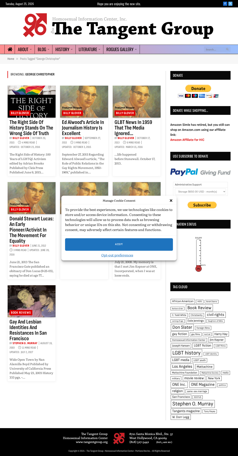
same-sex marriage (197, 391)
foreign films (203, 327)
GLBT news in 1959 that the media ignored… (133, 127)
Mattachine (205, 367)
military (176, 378)
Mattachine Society (210, 373)
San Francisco (181, 397)
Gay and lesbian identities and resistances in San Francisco (28, 330)
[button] (171, 201)
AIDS (199, 301)
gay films (195, 334)
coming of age (177, 321)
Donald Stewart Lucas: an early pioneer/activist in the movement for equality (31, 230)
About (23, 49)
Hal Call (207, 334)
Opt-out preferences (117, 255)
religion (177, 391)
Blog (42, 49)
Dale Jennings (195, 321)
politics (222, 385)
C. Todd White (179, 315)
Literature (88, 49)
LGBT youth (200, 360)
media (226, 372)
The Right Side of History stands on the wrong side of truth (31, 127)
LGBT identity (211, 354)
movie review (194, 378)
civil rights (215, 314)
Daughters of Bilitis (215, 321)
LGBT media (180, 360)
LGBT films (221, 346)
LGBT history (186, 353)
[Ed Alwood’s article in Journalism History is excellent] (84, 102)
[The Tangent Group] (119, 26)
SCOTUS (197, 397)
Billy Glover (20, 113)
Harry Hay (220, 334)
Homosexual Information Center (188, 340)
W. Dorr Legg (180, 417)
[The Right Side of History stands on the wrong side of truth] (32, 102)
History (62, 49)
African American (182, 301)
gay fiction (179, 334)
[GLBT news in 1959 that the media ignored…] (137, 102)
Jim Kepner (217, 340)
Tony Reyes (209, 411)
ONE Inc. (179, 384)
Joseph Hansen (181, 345)
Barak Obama (211, 301)
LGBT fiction (202, 345)
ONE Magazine (203, 384)
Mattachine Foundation (184, 372)
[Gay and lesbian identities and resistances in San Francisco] (32, 301)
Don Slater (182, 327)
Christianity (196, 315)
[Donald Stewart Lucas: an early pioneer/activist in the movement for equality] (32, 198)
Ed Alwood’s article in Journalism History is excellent (83, 127)
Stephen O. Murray (25, 343)
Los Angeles (182, 366)
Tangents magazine (186, 411)
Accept (119, 244)
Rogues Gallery (120, 49)
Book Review (199, 308)
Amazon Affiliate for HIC (187, 140)
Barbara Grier (177, 308)
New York (214, 378)
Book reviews (21, 313)
